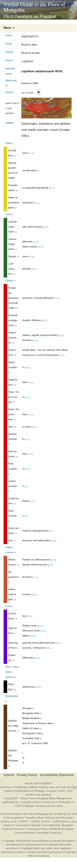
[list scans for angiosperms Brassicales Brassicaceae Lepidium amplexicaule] (38, 92)
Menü (7, 27)
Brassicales (29, 44)
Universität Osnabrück (49, 832)
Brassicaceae (30, 53)
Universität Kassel (25, 832)
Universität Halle (51, 825)
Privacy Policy (27, 775)
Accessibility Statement (57, 775)
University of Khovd (38, 828)
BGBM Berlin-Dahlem (62, 828)
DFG (74, 813)
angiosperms (29, 36)
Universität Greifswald (28, 825)
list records (27, 92)
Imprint (9, 775)
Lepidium (27, 61)
